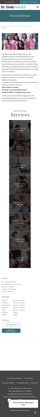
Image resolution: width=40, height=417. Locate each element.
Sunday (9, 315)
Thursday (13, 307)
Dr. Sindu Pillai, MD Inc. (8, 26)
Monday (13, 300)
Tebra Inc (19, 378)
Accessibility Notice (23, 383)
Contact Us (34, 383)
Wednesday (13, 305)
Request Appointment (11, 330)
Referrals (4, 28)
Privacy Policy (29, 378)
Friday (13, 310)
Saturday (9, 312)
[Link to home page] (17, 7)
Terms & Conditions (8, 383)
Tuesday (13, 303)
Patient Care (28, 26)
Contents (19, 26)
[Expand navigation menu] (37, 7)
